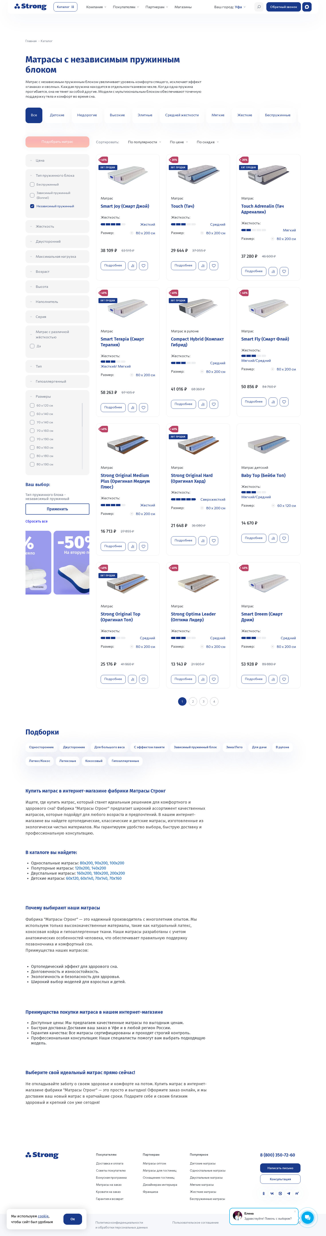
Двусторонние (74, 747)
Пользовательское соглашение (196, 1222)
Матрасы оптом (154, 1163)
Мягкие (218, 115)
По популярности (142, 142)
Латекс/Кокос (39, 761)
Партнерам (154, 7)
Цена (40, 160)
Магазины (183, 7)
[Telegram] (288, 1193)
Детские (57, 115)
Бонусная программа (111, 1177)
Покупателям (124, 7)
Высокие (117, 115)
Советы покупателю (111, 1170)
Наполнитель (47, 301)
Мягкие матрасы (202, 1184)
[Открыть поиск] (259, 7)
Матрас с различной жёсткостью (52, 334)
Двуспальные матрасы (206, 1177)
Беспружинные (278, 115)
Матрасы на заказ (109, 1184)
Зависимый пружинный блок (195, 747)
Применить (57, 509)
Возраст (42, 271)
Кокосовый (93, 761)
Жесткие (244, 115)
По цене (177, 142)
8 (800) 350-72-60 (277, 1155)
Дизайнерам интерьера (160, 1184)
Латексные (67, 761)
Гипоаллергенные (125, 761)
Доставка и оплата (109, 1163)
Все (34, 115)
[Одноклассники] (263, 1193)
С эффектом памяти (149, 747)
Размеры (43, 396)
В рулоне (282, 747)
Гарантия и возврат (110, 1199)
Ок (73, 1219)
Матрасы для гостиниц (160, 1170)
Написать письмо (280, 1168)
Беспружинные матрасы (207, 1199)
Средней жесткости (182, 115)
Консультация (280, 1179)
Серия (41, 316)
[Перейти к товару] (127, 217)
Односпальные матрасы (208, 1170)
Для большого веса (109, 747)
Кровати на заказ (108, 1191)
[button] (295, 115)
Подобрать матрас (57, 141)
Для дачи (259, 747)
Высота (42, 286)
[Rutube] (296, 1193)
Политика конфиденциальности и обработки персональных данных (122, 1225)
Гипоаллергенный (51, 381)
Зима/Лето (234, 747)
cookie (43, 1216)
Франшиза (150, 1191)
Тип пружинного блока (55, 175)
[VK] (272, 1193)
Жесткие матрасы (203, 1191)
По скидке (206, 142)
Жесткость (45, 226)
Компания (94, 7)
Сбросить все (37, 521)
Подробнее (113, 265)
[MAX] (280, 1193)
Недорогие (87, 115)
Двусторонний (48, 241)
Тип (39, 366)
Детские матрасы (203, 1163)
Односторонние (41, 747)
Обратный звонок (283, 7)
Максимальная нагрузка (56, 256)
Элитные (145, 115)
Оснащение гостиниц (159, 1177)
